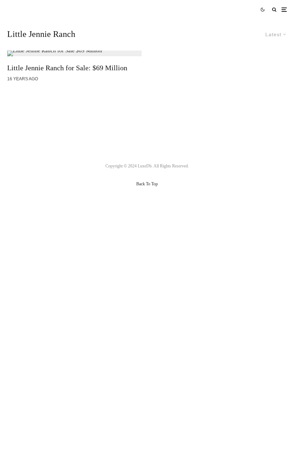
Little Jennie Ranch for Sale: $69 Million (67, 68)
